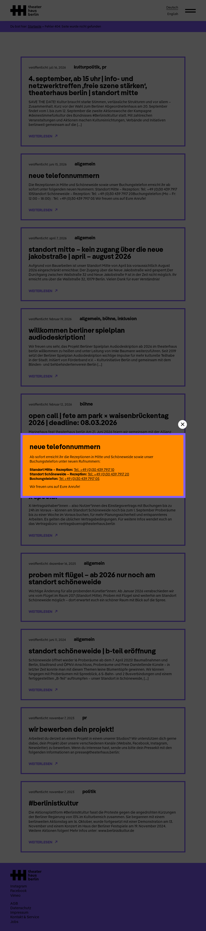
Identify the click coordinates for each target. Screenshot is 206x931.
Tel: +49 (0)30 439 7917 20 (108, 474)
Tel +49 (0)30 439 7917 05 (79, 478)
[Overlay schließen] (182, 424)
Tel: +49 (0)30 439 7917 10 (94, 469)
